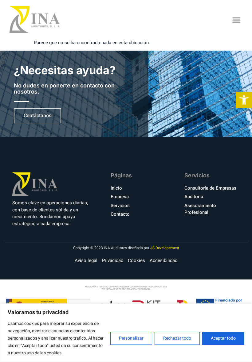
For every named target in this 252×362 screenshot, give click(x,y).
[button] (236, 19)
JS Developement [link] (164, 248)
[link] (244, 100)
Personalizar (131, 338)
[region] (126, 332)
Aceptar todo (223, 338)
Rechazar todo (177, 338)
